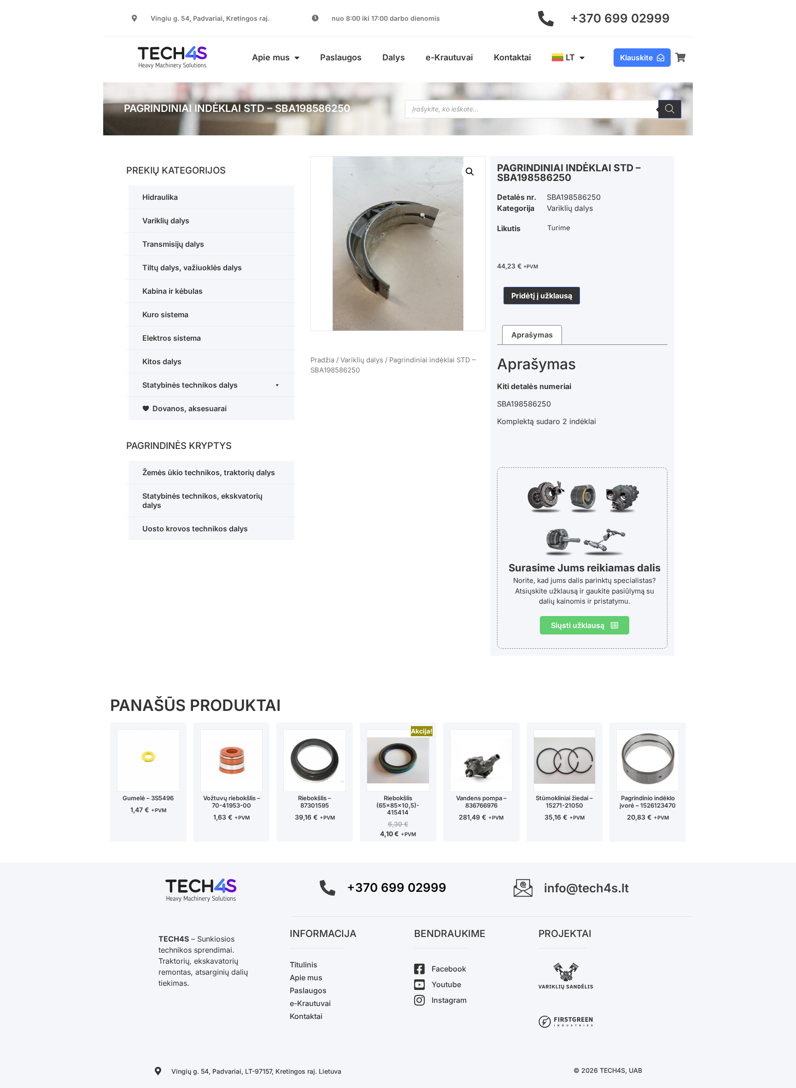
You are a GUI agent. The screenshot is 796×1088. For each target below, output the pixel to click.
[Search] (669, 109)
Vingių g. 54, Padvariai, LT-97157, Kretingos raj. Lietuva (256, 1071)
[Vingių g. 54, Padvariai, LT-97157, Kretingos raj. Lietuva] (158, 1071)
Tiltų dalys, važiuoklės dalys (192, 267)
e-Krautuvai (449, 57)
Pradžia (322, 360)
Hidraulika (160, 197)
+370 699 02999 (620, 18)
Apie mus (271, 57)
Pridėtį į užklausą (541, 295)
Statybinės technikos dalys (190, 385)
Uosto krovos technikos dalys (195, 528)
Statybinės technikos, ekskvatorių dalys (202, 500)
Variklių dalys (165, 220)
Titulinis (303, 964)
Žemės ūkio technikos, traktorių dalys (208, 472)
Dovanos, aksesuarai (189, 408)
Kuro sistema (165, 314)
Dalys (393, 57)
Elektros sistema (171, 338)
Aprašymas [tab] (532, 334)
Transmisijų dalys (173, 244)
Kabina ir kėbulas (172, 291)
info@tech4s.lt (586, 888)
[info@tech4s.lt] (523, 888)
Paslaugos (341, 57)
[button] (470, 171)
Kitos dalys (161, 361)
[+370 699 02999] (546, 18)
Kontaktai (512, 57)
